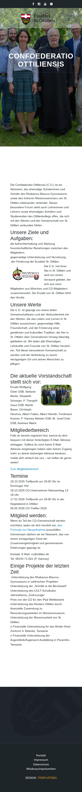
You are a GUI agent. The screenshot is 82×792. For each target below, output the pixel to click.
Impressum (41, 759)
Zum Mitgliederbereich (24, 469)
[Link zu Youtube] (45, 4)
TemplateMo (47, 777)
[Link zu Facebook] (33, 4)
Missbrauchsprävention (41, 768)
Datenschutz (41, 764)
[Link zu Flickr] (51, 4)
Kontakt (41, 755)
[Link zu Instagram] (39, 4)
